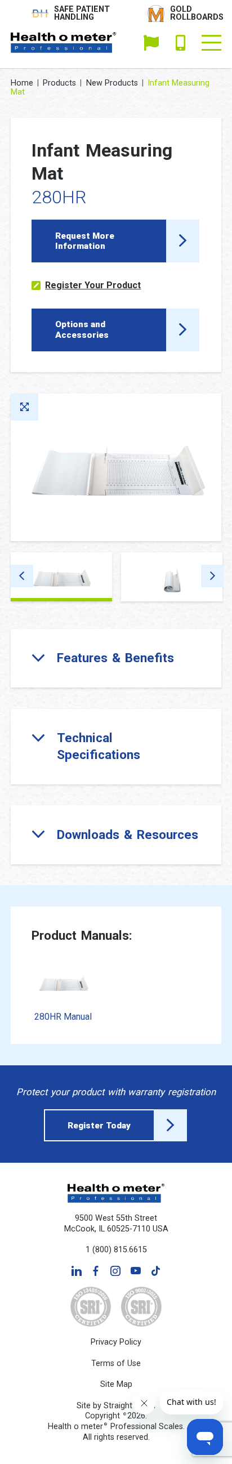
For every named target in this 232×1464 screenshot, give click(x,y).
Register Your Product (93, 285)
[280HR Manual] (63, 983)
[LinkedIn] (77, 1271)
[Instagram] (115, 1271)
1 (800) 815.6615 (180, 43)
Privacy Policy (116, 1342)
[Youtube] (135, 1271)
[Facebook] (96, 1271)
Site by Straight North (116, 1406)
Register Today (99, 1126)
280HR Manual (63, 1016)
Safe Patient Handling (82, 13)
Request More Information (84, 241)
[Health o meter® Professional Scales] (64, 42)
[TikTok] (155, 1271)
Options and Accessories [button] (82, 329)
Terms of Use (116, 1363)
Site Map (116, 1384)
